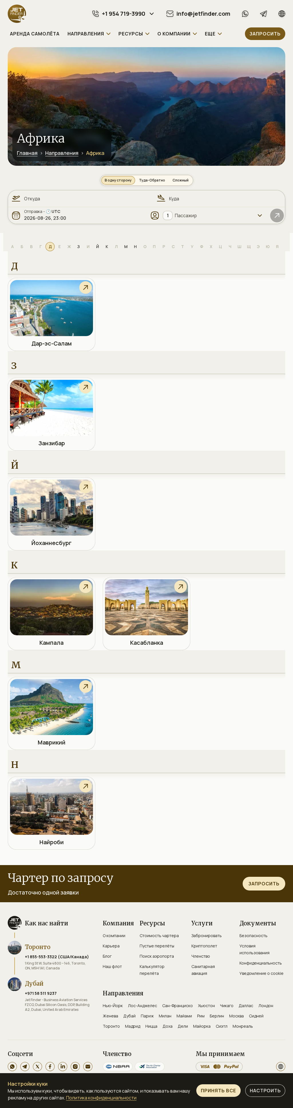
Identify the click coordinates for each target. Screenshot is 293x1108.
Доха (168, 1026)
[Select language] (280, 1066)
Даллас (246, 1005)
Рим (201, 1016)
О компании (114, 935)
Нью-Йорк (113, 1005)
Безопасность (253, 935)
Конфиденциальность (260, 963)
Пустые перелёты (157, 946)
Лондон (265, 1005)
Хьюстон (206, 1005)
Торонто (111, 1026)
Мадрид (132, 1026)
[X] (37, 1066)
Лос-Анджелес (142, 1005)
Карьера (111, 946)
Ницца (151, 1026)
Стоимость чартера (159, 935)
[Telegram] (263, 13)
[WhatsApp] (245, 13)
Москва (236, 1016)
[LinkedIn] (62, 1066)
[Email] (87, 1066)
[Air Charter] (150, 1066)
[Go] (277, 215)
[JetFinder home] (17, 14)
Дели (183, 1026)
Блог (107, 956)
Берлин (217, 1016)
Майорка (202, 1026)
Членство (200, 956)
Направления (61, 152)
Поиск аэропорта (157, 956)
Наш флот (112, 966)
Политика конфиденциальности (101, 1098)
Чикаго (226, 1005)
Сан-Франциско (177, 1005)
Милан (165, 1016)
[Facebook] (50, 1066)
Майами (184, 1016)
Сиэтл (221, 1026)
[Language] (281, 13)
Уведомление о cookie (261, 973)
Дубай (129, 1016)
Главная (27, 152)
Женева (110, 1016)
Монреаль (243, 1026)
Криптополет (204, 946)
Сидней (256, 1016)
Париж (147, 1016)
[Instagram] (75, 1066)
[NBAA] (117, 1066)
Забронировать (206, 935)
